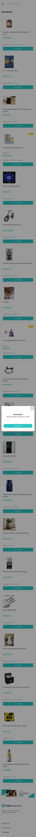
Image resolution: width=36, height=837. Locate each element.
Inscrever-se (18, 426)
